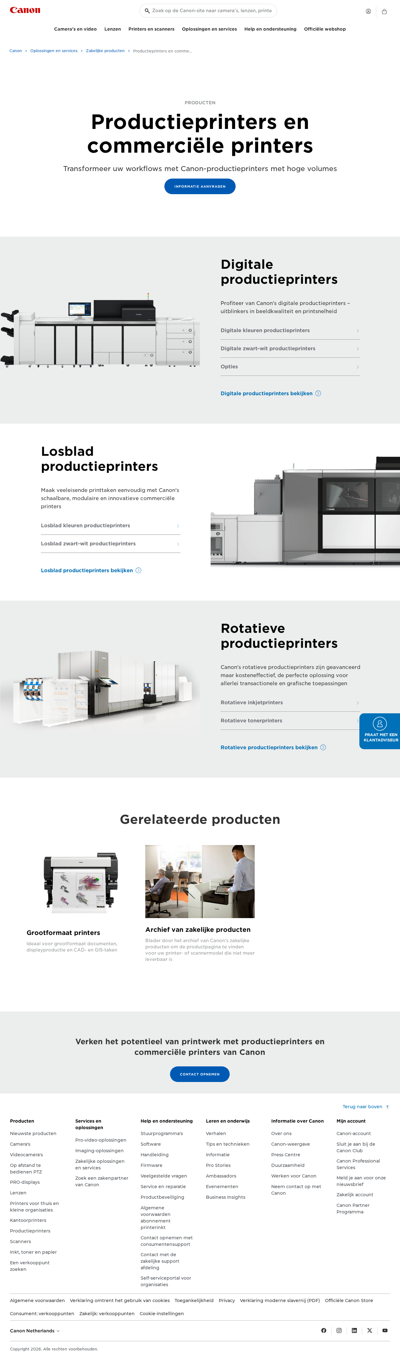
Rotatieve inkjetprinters (252, 702)
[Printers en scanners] (176, 28)
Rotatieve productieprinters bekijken (269, 747)
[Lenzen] (123, 28)
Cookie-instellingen (162, 1313)
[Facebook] (324, 1331)
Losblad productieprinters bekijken (87, 570)
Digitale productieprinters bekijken (266, 393)
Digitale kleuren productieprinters (265, 330)
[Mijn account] (368, 11)
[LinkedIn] (354, 1331)
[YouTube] (385, 1331)
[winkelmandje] (384, 11)
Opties (229, 366)
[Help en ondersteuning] (299, 28)
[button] (379, 731)
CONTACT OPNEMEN (200, 1074)
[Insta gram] (339, 1331)
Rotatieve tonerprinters (251, 720)
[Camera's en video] (99, 28)
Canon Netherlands (33, 1330)
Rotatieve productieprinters (279, 636)
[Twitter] (370, 1331)
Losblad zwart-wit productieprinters (88, 543)
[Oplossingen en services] (239, 28)
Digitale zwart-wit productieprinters (268, 348)
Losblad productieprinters (99, 459)
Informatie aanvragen (200, 186)
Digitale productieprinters (279, 272)
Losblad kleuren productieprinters (85, 525)
